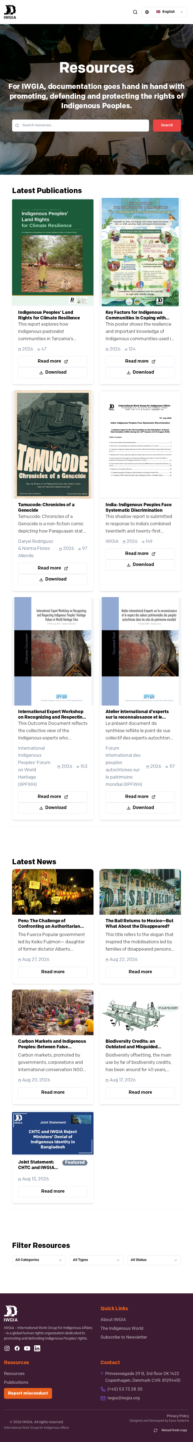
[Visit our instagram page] (7, 1348)
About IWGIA (113, 1320)
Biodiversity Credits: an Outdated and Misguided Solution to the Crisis (132, 1045)
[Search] (135, 12)
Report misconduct (28, 1393)
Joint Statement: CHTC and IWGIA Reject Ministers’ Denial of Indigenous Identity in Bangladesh (39, 1165)
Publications (16, 1382)
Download (56, 372)
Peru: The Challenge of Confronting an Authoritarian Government (49, 924)
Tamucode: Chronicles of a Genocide (46, 508)
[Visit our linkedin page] (37, 1348)
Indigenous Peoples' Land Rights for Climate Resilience (49, 316)
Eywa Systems (179, 1420)
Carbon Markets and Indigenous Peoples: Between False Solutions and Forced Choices (52, 1045)
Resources (14, 1374)
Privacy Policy (178, 1416)
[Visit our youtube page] (27, 1348)
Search (167, 125)
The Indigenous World (122, 1328)
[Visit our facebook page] (17, 1348)
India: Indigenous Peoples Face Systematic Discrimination (139, 508)
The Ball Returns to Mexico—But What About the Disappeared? (139, 924)
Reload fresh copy (174, 1430)
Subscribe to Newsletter (124, 1337)
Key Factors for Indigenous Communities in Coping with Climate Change (136, 316)
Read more (49, 361)
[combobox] (164, 12)
